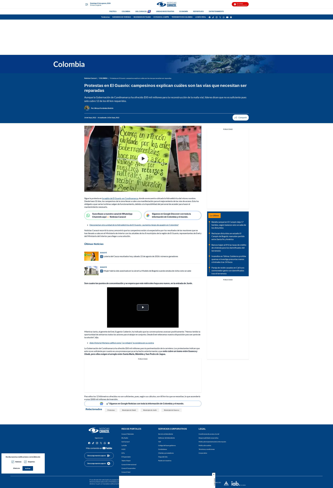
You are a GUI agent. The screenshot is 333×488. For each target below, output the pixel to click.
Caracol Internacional (128, 464)
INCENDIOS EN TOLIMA (142, 17)
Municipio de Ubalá (129, 410)
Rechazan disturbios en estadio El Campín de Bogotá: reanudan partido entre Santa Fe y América (228, 236)
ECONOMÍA (183, 11)
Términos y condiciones (207, 449)
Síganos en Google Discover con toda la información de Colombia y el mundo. (171, 215)
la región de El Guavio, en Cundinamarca (120, 198)
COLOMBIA (126, 11)
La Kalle (124, 445)
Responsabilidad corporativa (208, 438)
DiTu (123, 453)
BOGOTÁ (103, 253)
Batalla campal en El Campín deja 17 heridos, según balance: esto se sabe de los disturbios (229, 225)
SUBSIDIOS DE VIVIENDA (121, 17)
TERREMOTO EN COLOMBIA (182, 17)
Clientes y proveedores (166, 453)
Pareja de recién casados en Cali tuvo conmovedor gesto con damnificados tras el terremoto (228, 270)
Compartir (241, 118)
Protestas (111, 410)
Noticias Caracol (90, 78)
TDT (159, 442)
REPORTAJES (198, 11)
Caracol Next (125, 472)
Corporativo (203, 453)
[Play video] (143, 159)
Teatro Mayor (126, 461)
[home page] (166, 4)
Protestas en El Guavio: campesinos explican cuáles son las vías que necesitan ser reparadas (140, 78)
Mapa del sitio (163, 457)
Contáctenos (162, 449)
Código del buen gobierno (167, 445)
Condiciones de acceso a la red (209, 434)
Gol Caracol (125, 442)
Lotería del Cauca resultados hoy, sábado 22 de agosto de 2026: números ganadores (141, 256)
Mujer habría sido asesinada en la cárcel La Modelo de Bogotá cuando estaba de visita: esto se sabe (147, 270)
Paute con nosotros (164, 461)
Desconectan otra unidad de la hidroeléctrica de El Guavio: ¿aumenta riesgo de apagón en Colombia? (133, 225)
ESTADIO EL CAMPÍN (161, 17)
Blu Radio (124, 438)
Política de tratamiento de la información (212, 442)
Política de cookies (205, 445)
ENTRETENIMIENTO (216, 11)
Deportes (31, 462)
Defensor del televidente (166, 438)
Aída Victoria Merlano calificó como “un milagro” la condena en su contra (121, 343)
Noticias (18, 462)
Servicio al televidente (165, 434)
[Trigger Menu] (86, 4)
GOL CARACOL (141, 11)
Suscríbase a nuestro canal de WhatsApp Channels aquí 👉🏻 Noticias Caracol (112, 215)
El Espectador (126, 457)
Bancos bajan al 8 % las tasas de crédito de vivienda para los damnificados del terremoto (229, 248)
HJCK (123, 449)
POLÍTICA (113, 11)
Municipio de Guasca (171, 410)
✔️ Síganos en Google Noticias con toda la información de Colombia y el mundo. (145, 403)
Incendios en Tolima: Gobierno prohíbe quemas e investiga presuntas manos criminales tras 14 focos (229, 259)
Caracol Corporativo (128, 468)
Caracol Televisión (127, 434)
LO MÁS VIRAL (200, 17)
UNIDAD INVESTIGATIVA (165, 11)
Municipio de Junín (150, 410)
